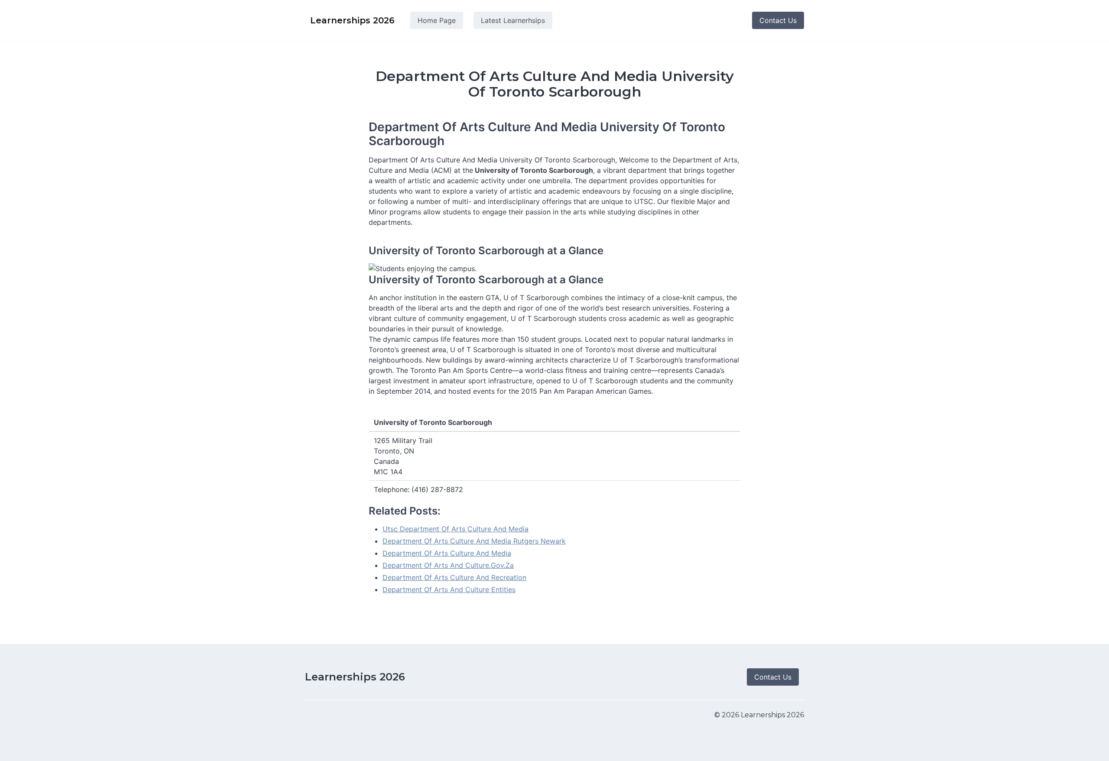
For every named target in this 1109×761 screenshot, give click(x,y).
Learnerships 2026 (355, 677)
